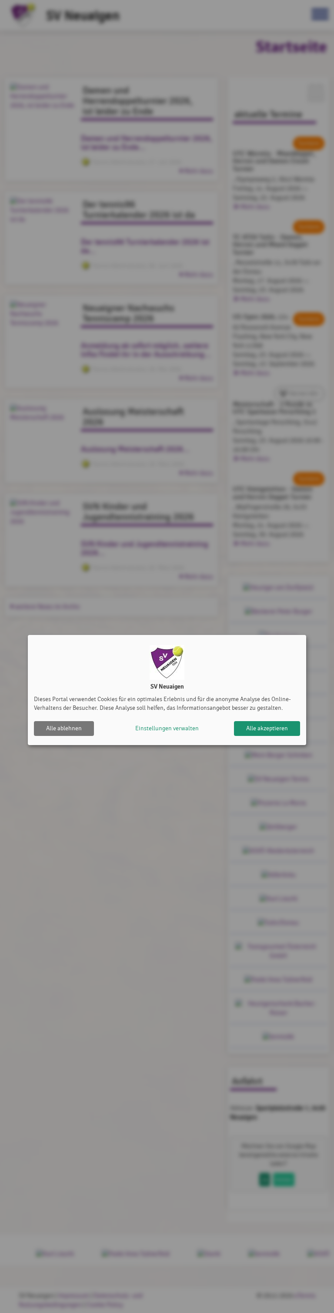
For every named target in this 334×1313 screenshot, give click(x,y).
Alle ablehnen (64, 728)
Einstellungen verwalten (167, 728)
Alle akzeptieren (267, 728)
